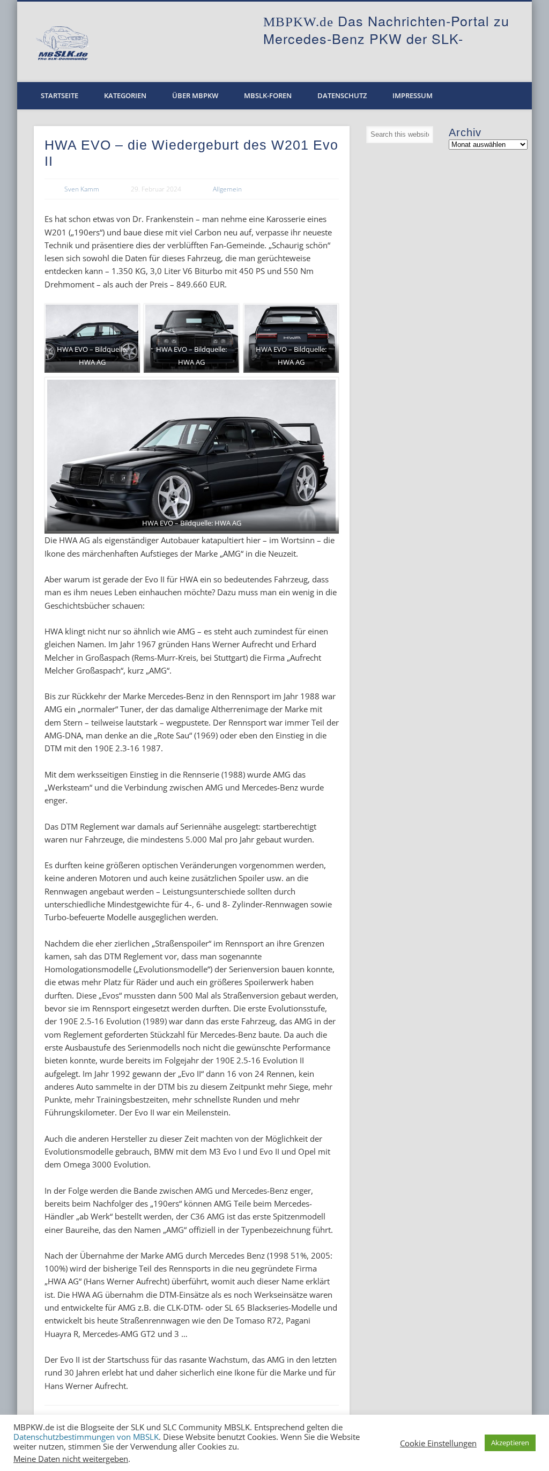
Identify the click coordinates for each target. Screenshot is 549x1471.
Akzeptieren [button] (510, 1442)
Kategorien (125, 95)
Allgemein (227, 189)
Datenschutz (342, 95)
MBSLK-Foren (268, 95)
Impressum (412, 95)
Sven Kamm (81, 189)
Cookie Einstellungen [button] (438, 1443)
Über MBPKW (195, 95)
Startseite (59, 95)
